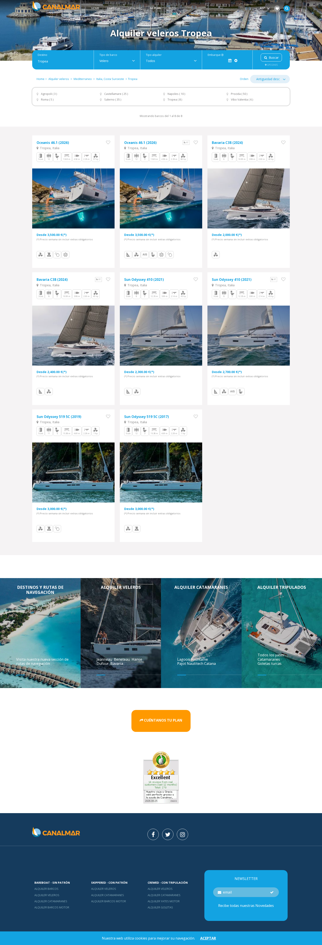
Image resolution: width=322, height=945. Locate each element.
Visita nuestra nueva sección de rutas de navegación (42, 661)
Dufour (103, 663)
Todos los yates (271, 655)
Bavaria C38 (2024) (227, 142)
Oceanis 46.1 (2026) (53, 142)
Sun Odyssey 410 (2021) (144, 279)
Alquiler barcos (46, 889)
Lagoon (184, 659)
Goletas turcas (269, 663)
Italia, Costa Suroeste (110, 79)
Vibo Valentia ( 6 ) (242, 99)
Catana (210, 663)
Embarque (214, 55)
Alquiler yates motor (164, 901)
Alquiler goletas (160, 907)
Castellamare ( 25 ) (116, 94)
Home (95, 8)
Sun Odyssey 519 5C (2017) (146, 416)
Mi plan (155, 8)
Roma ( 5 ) (47, 99)
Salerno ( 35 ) (112, 99)
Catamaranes (269, 659)
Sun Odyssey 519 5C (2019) (59, 416)
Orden (244, 79)
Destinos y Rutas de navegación (40, 589)
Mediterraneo (83, 79)
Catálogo (135, 8)
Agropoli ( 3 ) (49, 94)
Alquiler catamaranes (201, 587)
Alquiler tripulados (281, 587)
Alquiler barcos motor (51, 907)
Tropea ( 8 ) (175, 99)
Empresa (113, 8)
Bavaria (117, 663)
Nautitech (195, 663)
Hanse (137, 659)
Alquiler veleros (59, 79)
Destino (42, 55)
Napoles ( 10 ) (176, 94)
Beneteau (122, 659)
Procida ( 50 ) (239, 94)
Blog (172, 8)
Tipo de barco (108, 55)
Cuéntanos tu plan (163, 720)
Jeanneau (105, 659)
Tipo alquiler (154, 55)
